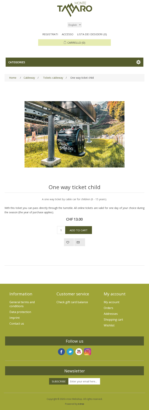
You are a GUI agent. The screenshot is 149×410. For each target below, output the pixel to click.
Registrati (50, 34)
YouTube (78, 351)
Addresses (111, 314)
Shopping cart (113, 320)
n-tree (81, 403)
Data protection (20, 312)
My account (111, 302)
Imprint (14, 318)
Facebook (61, 351)
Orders (108, 308)
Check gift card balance (72, 302)
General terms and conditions (22, 304)
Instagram (87, 351)
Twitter (70, 351)
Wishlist (109, 325)
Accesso (67, 34)
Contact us (16, 324)
